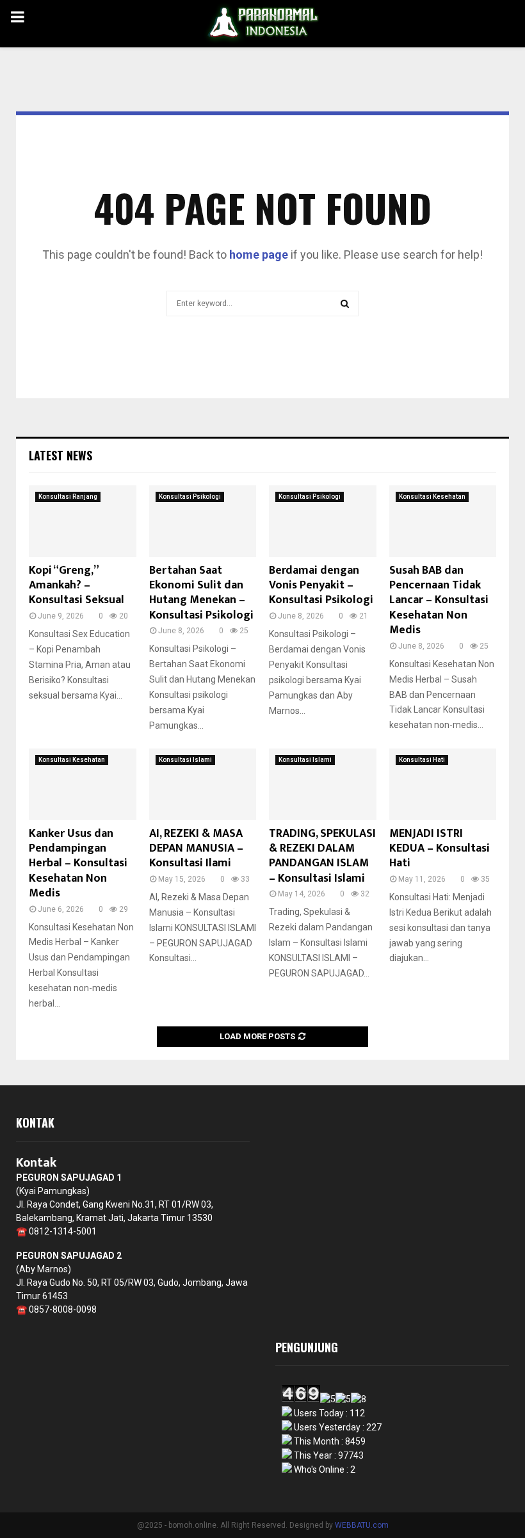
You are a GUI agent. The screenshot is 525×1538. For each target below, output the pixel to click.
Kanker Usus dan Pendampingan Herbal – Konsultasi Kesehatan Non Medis (78, 863)
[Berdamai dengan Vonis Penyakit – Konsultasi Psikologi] (322, 521)
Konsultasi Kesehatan (432, 496)
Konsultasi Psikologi (190, 496)
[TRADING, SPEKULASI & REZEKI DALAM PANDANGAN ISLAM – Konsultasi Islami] (322, 784)
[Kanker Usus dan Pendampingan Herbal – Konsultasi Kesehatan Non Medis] (82, 784)
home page (258, 254)
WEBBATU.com (362, 1525)
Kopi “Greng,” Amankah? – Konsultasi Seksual (76, 585)
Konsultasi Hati (422, 759)
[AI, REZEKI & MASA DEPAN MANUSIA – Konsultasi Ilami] (203, 784)
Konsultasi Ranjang (67, 496)
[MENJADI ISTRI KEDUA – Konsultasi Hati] (443, 784)
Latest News (60, 455)
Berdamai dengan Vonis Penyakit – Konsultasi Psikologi (321, 585)
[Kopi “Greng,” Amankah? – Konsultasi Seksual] (82, 521)
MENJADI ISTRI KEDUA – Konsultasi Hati (439, 848)
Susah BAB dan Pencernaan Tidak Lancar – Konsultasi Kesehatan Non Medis (439, 600)
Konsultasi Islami (185, 759)
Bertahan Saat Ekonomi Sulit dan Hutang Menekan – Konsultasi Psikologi (201, 593)
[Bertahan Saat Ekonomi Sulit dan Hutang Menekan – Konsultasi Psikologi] (203, 521)
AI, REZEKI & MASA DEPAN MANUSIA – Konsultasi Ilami (196, 848)
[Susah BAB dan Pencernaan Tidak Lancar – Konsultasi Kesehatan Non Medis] (443, 521)
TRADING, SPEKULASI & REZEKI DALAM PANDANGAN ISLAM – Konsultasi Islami (322, 856)
